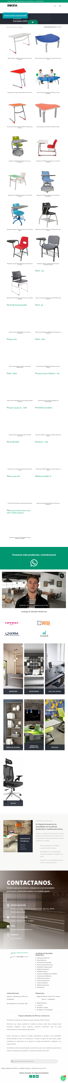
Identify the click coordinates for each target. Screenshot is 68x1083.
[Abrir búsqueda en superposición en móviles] (34, 1061)
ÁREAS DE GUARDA (13, 747)
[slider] (32, 606)
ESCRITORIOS (34, 691)
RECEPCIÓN (13, 691)
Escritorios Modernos (43, 958)
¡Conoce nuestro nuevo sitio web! (15, 15)
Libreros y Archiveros (43, 980)
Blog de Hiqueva (42, 1003)
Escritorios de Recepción (44, 962)
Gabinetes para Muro (43, 978)
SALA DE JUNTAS (55, 691)
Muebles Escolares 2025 (20, 19)
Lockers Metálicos (42, 983)
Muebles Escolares (24, 1068)
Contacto (40, 1005)
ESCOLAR (54, 747)
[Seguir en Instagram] (34, 1076)
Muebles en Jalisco (42, 1007)
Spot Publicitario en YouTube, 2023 (17, 1003)
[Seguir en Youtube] (37, 1076)
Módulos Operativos (43, 969)
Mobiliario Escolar (42, 971)
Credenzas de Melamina (44, 976)
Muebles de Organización (44, 967)
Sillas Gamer (40, 987)
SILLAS (13, 803)
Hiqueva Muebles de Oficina (9, 1068)
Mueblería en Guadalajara (45, 1010)
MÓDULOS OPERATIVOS (34, 746)
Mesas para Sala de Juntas (45, 965)
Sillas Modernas (41, 960)
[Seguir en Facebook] (30, 1076)
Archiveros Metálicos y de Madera (47, 974)
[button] (63, 1078)
